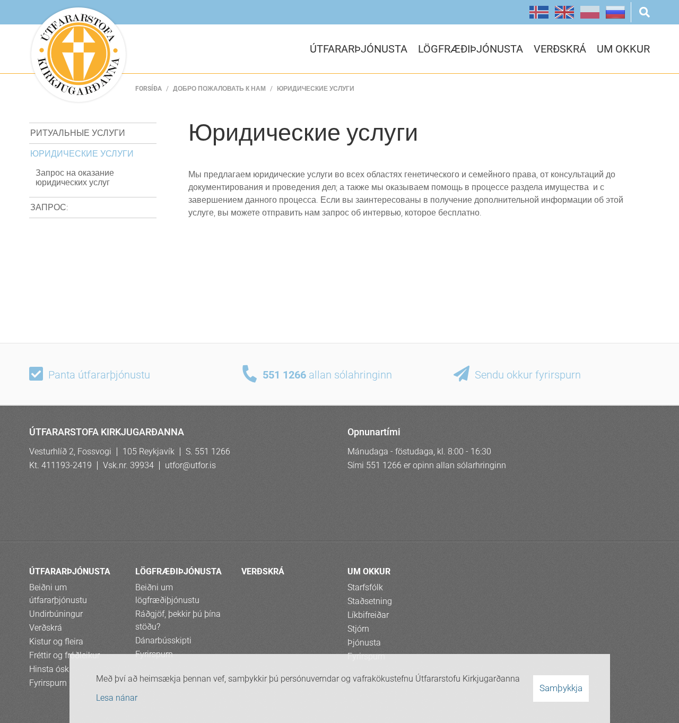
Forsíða (148, 88)
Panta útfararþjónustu (99, 374)
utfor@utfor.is (190, 465)
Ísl (539, 12)
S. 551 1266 (208, 451)
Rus (615, 12)
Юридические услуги (315, 88)
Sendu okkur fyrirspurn (528, 374)
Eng (564, 12)
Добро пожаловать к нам (219, 88)
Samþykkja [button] (560, 688)
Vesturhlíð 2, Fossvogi (70, 451)
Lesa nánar (116, 698)
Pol (590, 12)
